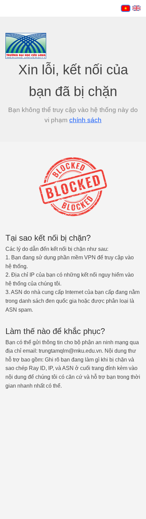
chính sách (85, 120)
